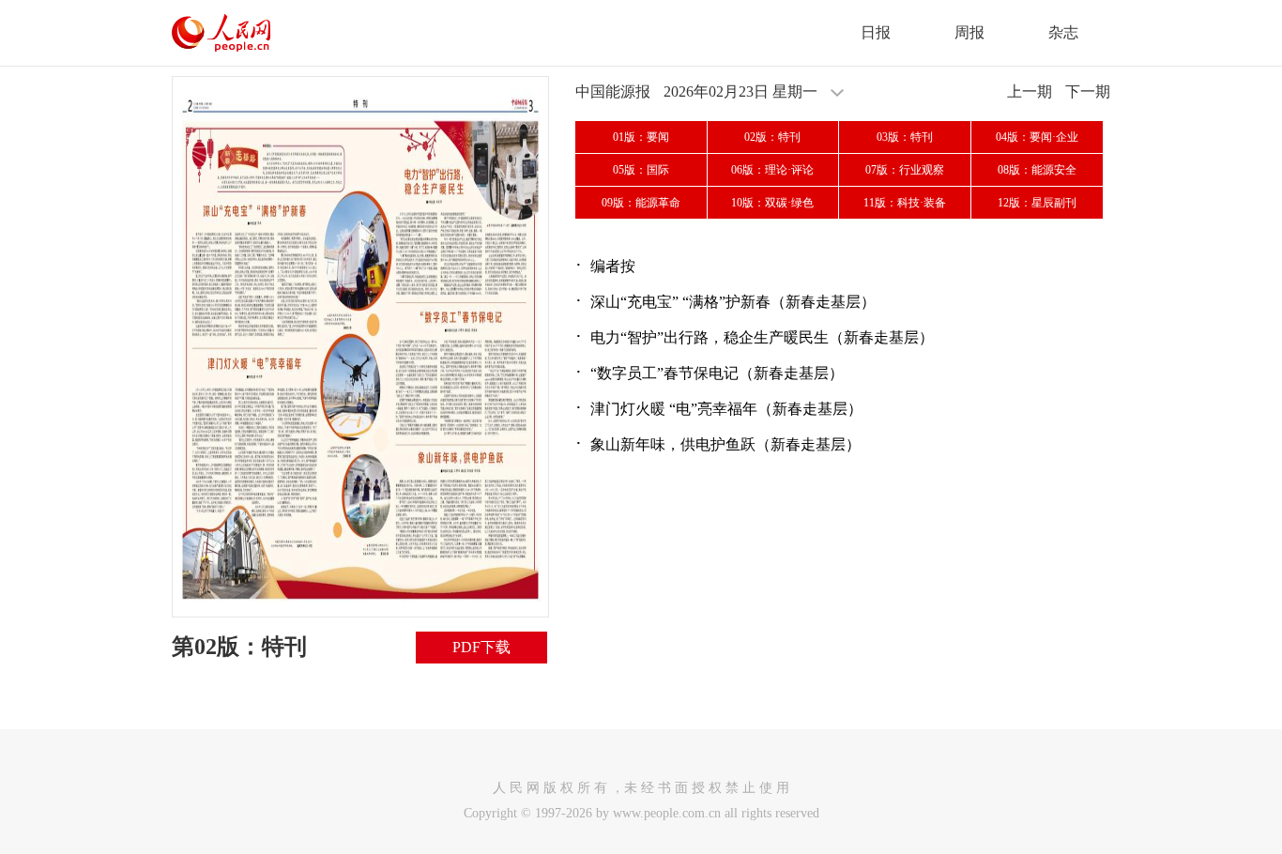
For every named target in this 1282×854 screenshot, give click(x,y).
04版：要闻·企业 (1037, 137)
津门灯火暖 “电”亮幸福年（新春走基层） (726, 409)
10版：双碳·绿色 (772, 202)
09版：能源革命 (641, 202)
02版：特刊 (772, 137)
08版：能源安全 (1037, 169)
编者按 (612, 266)
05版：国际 (641, 169)
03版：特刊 (905, 137)
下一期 (1087, 91)
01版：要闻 (641, 137)
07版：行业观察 (904, 169)
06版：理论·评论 (772, 169)
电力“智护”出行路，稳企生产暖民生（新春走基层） (762, 337)
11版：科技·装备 (904, 202)
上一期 (1029, 91)
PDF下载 (481, 647)
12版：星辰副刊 (1037, 202)
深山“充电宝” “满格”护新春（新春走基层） (733, 302)
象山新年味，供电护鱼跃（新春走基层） (725, 444)
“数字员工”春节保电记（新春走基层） (717, 373)
